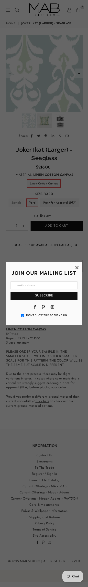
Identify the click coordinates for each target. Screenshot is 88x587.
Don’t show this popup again (46, 315)
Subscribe (44, 295)
